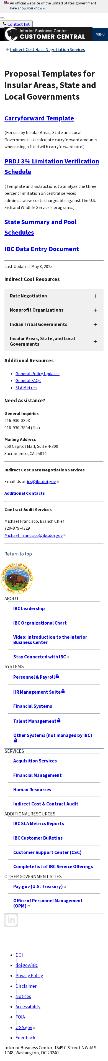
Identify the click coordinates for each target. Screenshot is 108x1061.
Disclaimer (26, 986)
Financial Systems (32, 706)
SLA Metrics (26, 387)
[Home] (48, 39)
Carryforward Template (39, 118)
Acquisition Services (35, 761)
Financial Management (37, 775)
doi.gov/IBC (27, 965)
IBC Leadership (29, 608)
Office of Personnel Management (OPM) (48, 903)
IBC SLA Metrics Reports (38, 823)
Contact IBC (18, 24)
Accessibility (28, 1007)
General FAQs (28, 380)
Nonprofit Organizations (36, 310)
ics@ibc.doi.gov (41, 481)
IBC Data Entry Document (41, 248)
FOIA (20, 1017)
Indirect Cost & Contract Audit (45, 804)
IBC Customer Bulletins (38, 838)
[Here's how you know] (54, 6)
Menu (100, 34)
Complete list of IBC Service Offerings (53, 866)
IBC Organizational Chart (40, 623)
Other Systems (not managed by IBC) (52, 735)
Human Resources (32, 790)
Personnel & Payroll (34, 677)
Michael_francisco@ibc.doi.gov (33, 535)
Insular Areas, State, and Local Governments (42, 341)
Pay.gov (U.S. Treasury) (38, 886)
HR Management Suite (37, 692)
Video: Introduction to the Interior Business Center (50, 639)
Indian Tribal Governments (38, 324)
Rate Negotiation (28, 296)
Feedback (25, 1038)
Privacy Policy (29, 975)
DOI (19, 955)
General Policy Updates (38, 373)
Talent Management (34, 721)
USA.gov (24, 1027)
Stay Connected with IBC (39, 657)
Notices (23, 996)
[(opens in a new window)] (11, 920)
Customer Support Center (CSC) (47, 852)
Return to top (18, 554)
